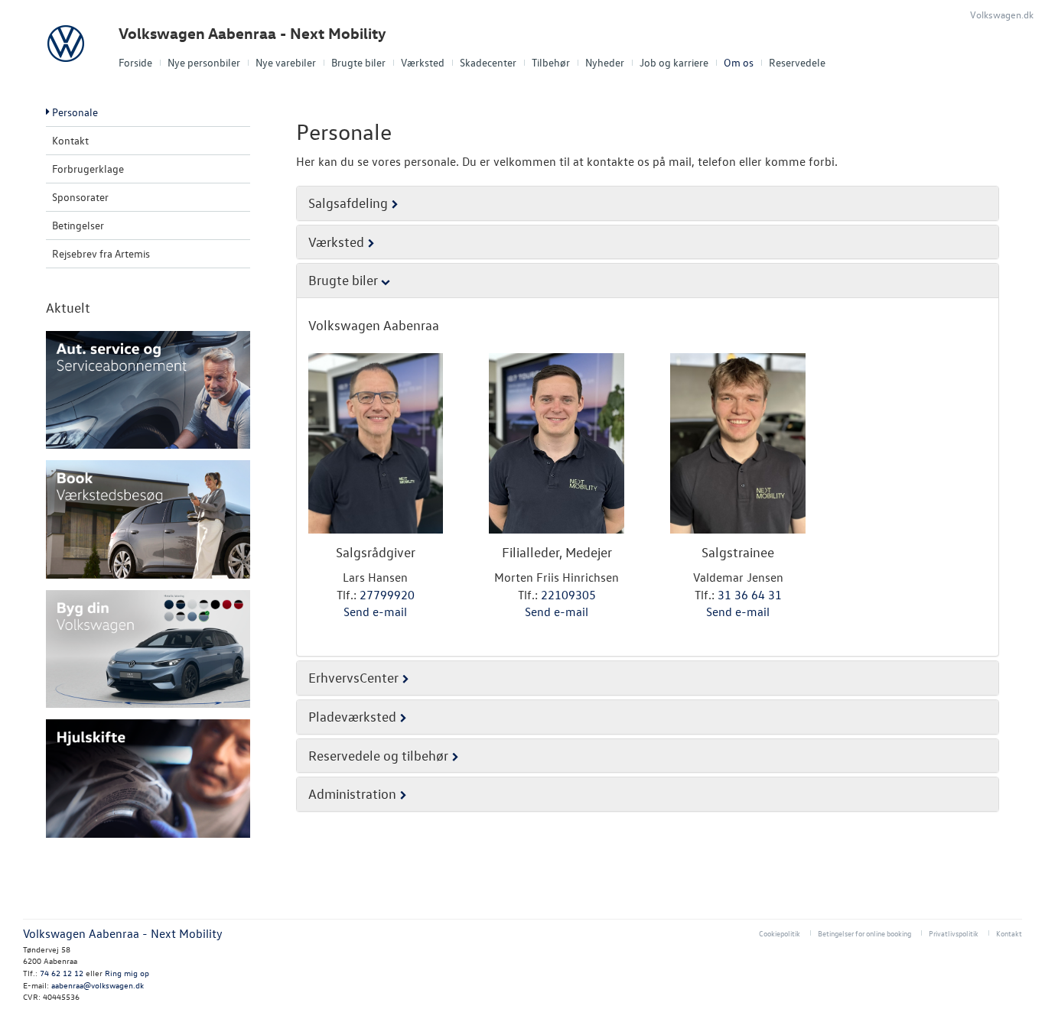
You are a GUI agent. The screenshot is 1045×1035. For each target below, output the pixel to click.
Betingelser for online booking (864, 933)
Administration (352, 794)
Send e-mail (375, 611)
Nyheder (604, 62)
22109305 (568, 594)
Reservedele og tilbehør (378, 756)
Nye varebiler (286, 62)
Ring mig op (127, 972)
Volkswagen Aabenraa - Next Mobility (252, 33)
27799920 (387, 594)
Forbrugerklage (88, 168)
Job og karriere (674, 62)
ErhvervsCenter (353, 678)
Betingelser (78, 225)
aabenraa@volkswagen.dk (97, 985)
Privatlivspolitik (953, 933)
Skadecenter (488, 62)
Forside (135, 62)
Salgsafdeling (348, 203)
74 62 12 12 (61, 972)
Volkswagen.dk (1002, 14)
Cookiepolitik (779, 933)
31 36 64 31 (750, 594)
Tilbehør (551, 62)
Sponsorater (80, 197)
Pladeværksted (352, 717)
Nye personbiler (204, 62)
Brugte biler (358, 62)
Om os (739, 62)
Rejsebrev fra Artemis (101, 253)
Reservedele (797, 62)
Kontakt (70, 140)
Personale (75, 112)
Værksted (422, 62)
